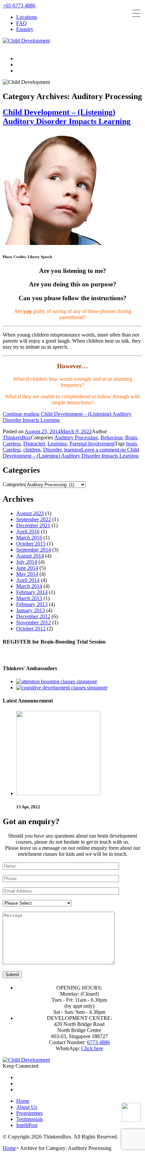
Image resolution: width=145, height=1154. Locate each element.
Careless (12, 443)
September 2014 (33, 550)
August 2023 (30, 513)
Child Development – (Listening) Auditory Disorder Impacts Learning (66, 117)
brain (131, 443)
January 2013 (30, 610)
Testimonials (29, 1119)
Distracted (34, 443)
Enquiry (24, 29)
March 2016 (29, 537)
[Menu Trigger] (136, 13)
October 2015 (31, 544)
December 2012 (33, 616)
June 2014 (27, 568)
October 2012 (31, 628)
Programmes (29, 1113)
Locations (26, 17)
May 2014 (27, 574)
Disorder (52, 450)
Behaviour (111, 437)
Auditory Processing (76, 437)
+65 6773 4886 (19, 5)
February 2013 (32, 604)
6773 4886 (98, 1042)
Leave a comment (71, 453)
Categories (14, 484)
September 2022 (33, 519)
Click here (92, 1048)
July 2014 (26, 562)
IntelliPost (26, 1125)
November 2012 (33, 622)
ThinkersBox (17, 437)
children (31, 450)
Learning (57, 443)
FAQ (21, 23)
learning (72, 450)
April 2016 (27, 531)
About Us (26, 1107)
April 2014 (27, 580)
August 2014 (30, 556)
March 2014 (29, 586)
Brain (131, 437)
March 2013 (29, 598)
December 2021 (33, 525)
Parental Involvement (92, 443)
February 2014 (32, 592)
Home (22, 1101)
